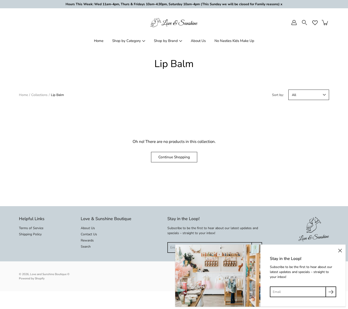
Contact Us (89, 234)
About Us (198, 40)
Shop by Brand (166, 40)
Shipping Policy (30, 234)
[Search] (304, 22)
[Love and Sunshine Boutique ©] (174, 22)
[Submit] (331, 291)
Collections (39, 95)
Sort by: (278, 95)
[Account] (294, 22)
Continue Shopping (174, 156)
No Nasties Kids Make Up (234, 40)
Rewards (87, 240)
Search (86, 246)
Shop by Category (126, 40)
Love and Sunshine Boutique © (50, 274)
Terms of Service (31, 228)
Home (98, 40)
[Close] (340, 250)
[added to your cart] (325, 22)
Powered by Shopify (32, 278)
